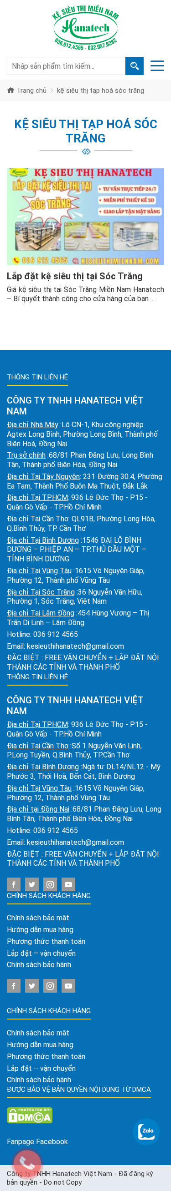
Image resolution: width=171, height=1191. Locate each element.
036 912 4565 (55, 634)
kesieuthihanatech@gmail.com (75, 646)
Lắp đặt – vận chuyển (41, 953)
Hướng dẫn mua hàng (40, 929)
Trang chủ (31, 90)
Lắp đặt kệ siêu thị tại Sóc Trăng (75, 276)
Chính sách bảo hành (39, 964)
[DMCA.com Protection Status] (29, 1114)
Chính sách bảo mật (38, 917)
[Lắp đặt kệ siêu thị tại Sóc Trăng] (85, 216)
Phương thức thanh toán (46, 941)
